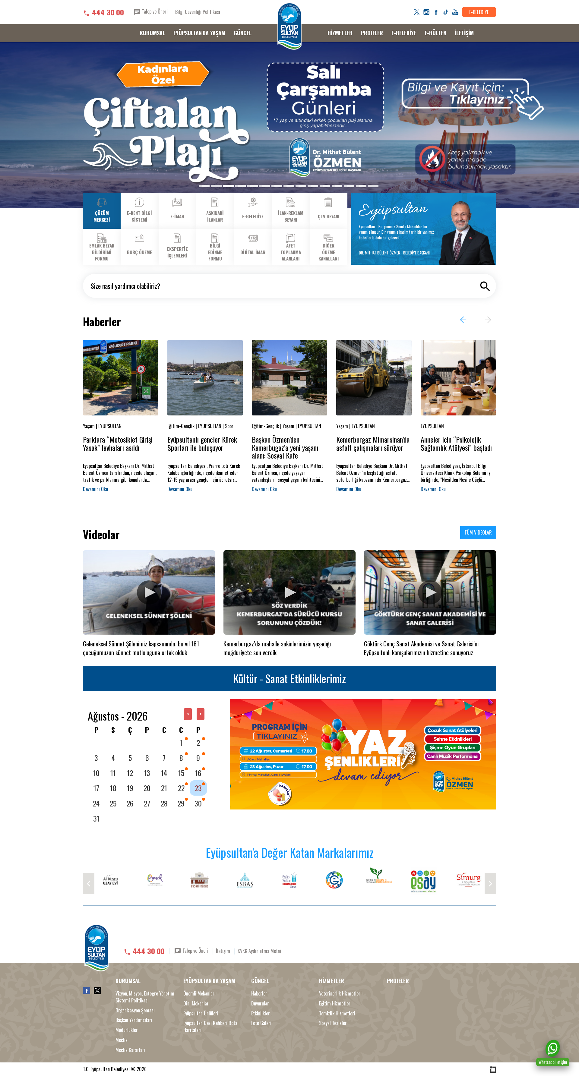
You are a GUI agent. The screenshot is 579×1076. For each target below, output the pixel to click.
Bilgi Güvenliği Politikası (197, 11)
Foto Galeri (261, 1023)
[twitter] (417, 12)
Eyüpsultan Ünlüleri (200, 1013)
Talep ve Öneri (154, 11)
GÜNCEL (243, 33)
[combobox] (289, 286)
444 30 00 (108, 12)
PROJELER (372, 33)
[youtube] (455, 12)
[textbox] (291, 286)
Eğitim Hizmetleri (335, 1003)
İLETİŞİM (464, 33)
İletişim (223, 950)
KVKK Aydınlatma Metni (259, 950)
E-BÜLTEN (435, 33)
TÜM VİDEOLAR (478, 532)
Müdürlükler (126, 1030)
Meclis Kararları (130, 1049)
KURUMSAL (152, 33)
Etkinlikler (260, 1013)
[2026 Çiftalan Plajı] (289, 125)
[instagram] (426, 12)
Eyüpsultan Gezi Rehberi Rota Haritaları (210, 1026)
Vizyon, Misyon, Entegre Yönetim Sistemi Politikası (144, 997)
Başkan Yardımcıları (133, 1020)
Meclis (121, 1040)
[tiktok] (446, 12)
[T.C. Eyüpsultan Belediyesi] (289, 26)
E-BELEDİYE (479, 12)
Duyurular (260, 1003)
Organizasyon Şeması (135, 1010)
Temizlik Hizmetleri (337, 1013)
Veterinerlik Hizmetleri (340, 993)
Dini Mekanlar (196, 1003)
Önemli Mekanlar (198, 993)
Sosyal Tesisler (333, 1023)
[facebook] (436, 12)
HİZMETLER (340, 33)
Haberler (259, 993)
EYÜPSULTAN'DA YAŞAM (199, 33)
